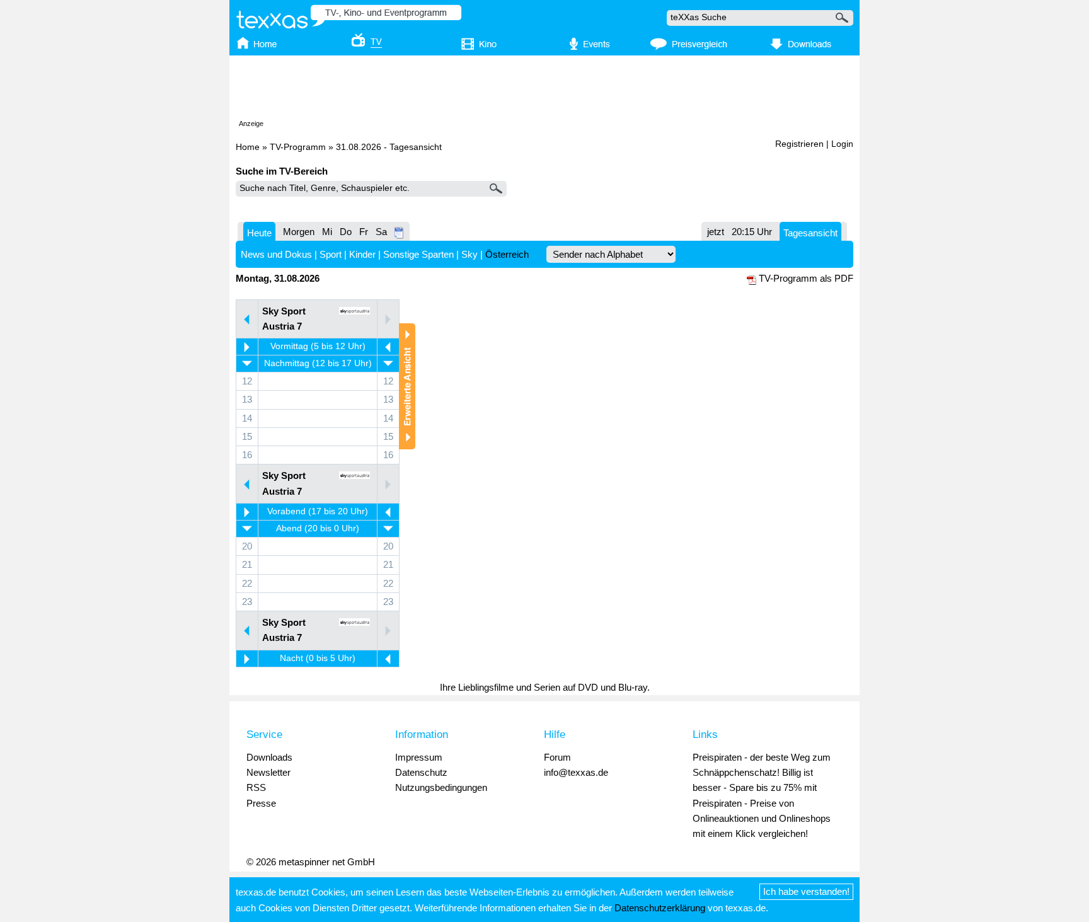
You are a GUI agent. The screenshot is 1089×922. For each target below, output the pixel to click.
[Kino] (470, 45)
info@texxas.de (576, 772)
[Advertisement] (544, 90)
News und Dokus (276, 254)
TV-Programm (298, 147)
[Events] (582, 45)
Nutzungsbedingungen (441, 787)
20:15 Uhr (752, 231)
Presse (261, 803)
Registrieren (799, 144)
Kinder (362, 254)
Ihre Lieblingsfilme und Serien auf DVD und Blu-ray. (545, 687)
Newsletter (268, 772)
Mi (327, 231)
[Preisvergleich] (688, 45)
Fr (363, 231)
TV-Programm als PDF (806, 278)
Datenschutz (421, 772)
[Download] (799, 45)
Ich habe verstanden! (806, 891)
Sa (381, 231)
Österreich (507, 254)
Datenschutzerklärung (659, 907)
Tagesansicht (810, 233)
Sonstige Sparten (418, 254)
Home (248, 147)
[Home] (269, 45)
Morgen (298, 231)
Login (842, 144)
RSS (256, 787)
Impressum (418, 757)
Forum (557, 757)
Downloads (269, 757)
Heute (259, 233)
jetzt (715, 231)
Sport (331, 254)
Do (346, 231)
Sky (469, 254)
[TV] (358, 45)
